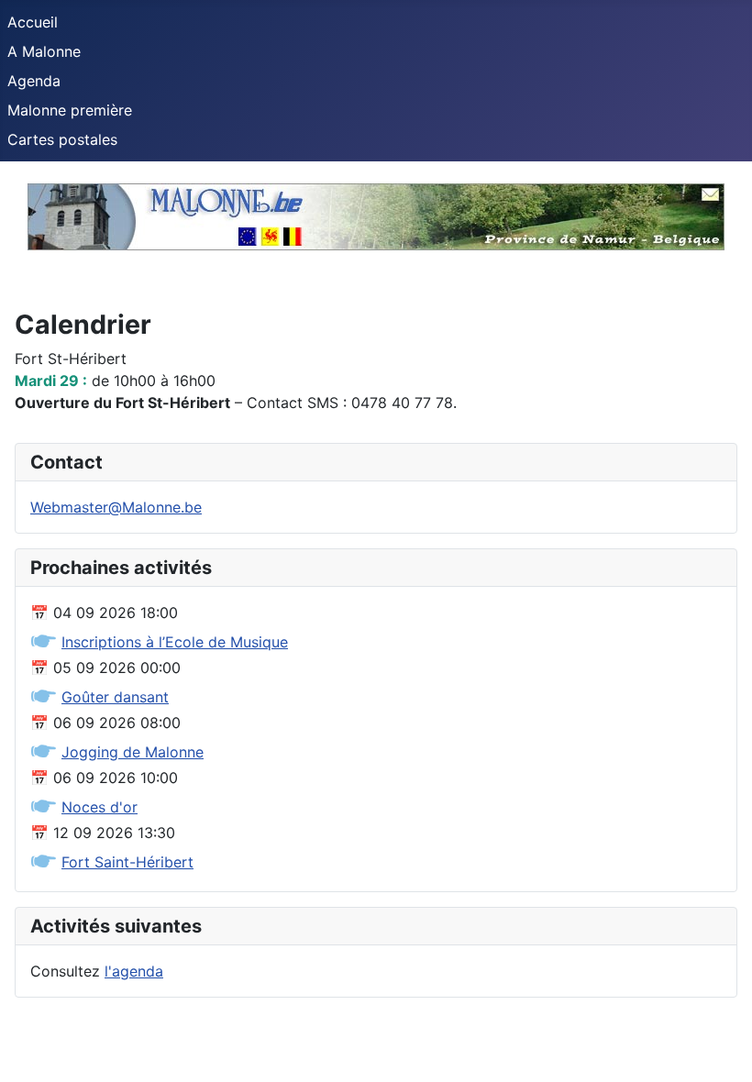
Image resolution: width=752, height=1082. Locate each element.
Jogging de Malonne (132, 752)
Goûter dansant (115, 697)
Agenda (34, 81)
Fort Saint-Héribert (127, 862)
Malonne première (69, 110)
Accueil (32, 22)
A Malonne (44, 51)
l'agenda (134, 971)
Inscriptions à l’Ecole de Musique (174, 642)
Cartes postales (62, 139)
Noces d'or (99, 807)
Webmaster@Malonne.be (116, 507)
